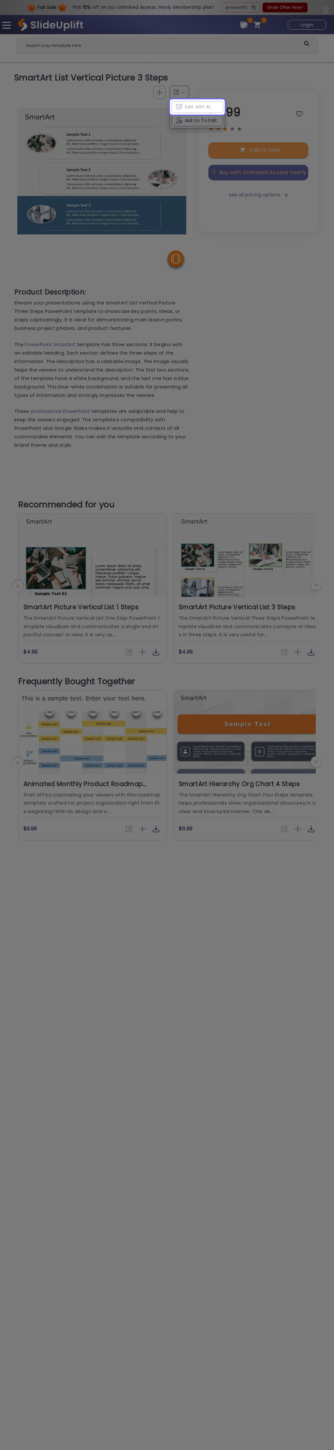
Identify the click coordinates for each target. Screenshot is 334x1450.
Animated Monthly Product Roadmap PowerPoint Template (83, 788)
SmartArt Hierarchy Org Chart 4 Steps (239, 784)
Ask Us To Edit (201, 120)
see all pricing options (255, 194)
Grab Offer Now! (285, 7)
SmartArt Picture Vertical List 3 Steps (237, 607)
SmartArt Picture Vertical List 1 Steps (81, 607)
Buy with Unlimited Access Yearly (262, 172)
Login (307, 24)
